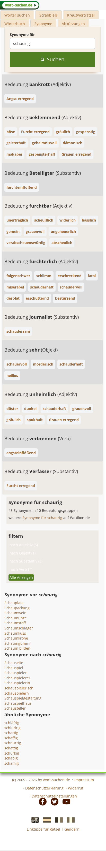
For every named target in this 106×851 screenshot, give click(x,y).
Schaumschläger (18, 628)
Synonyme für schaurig (42, 517)
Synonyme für (22, 34)
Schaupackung (17, 607)
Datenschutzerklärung (44, 788)
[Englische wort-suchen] (33, 819)
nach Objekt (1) (23, 553)
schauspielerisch (18, 688)
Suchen (55, 59)
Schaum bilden (17, 648)
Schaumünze (15, 618)
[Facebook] (41, 801)
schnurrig (12, 742)
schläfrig (11, 722)
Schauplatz (13, 602)
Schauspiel (13, 667)
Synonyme (43, 23)
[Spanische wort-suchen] (45, 819)
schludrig (12, 727)
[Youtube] (64, 801)
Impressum (84, 779)
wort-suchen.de (56, 779)
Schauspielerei (17, 677)
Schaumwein (15, 612)
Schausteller (15, 708)
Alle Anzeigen (21, 577)
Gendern (72, 829)
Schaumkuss (15, 633)
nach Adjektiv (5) (24, 544)
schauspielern (16, 693)
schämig (11, 763)
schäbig (11, 758)
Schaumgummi (17, 643)
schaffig (11, 737)
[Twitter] (53, 801)
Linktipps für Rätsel (43, 829)
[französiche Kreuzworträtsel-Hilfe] (57, 819)
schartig (11, 732)
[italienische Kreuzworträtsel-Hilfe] (69, 819)
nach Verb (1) (21, 569)
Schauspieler (15, 672)
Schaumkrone (16, 638)
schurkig (11, 753)
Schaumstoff (15, 622)
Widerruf (75, 788)
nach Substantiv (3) (26, 561)
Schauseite (13, 662)
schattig (11, 748)
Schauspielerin (17, 682)
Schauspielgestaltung (22, 698)
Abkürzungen (73, 23)
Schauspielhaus (18, 703)
